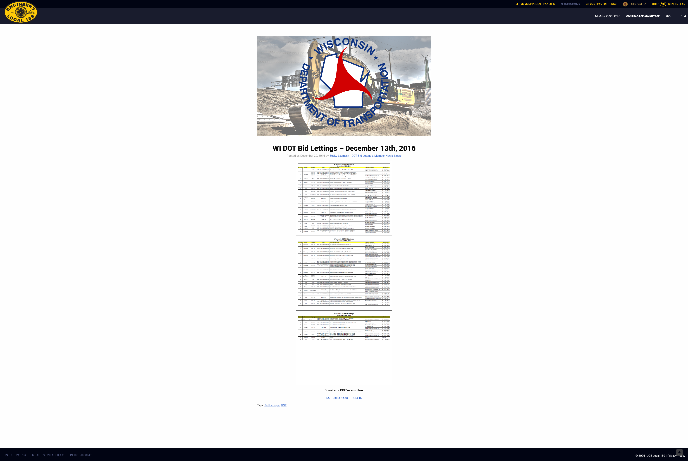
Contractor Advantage (643, 16)
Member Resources (607, 16)
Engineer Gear (668, 4)
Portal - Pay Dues (537, 4)
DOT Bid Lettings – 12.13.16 (344, 398)
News (398, 155)
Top (679, 452)
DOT (283, 405)
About (669, 16)
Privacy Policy (676, 455)
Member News (383, 155)
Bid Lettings (272, 405)
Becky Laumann (339, 155)
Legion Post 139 (637, 4)
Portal (603, 4)
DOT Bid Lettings (362, 155)
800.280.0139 (572, 4)
